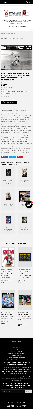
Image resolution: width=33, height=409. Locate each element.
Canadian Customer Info (16, 355)
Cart (30, 2)
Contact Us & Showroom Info (16, 345)
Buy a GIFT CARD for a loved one (16, 359)
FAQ (16, 349)
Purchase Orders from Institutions (16, 357)
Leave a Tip (16, 347)
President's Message (16, 351)
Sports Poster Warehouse (18, 402)
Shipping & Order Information (16, 353)
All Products (11, 33)
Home (3, 33)
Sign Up (28, 391)
